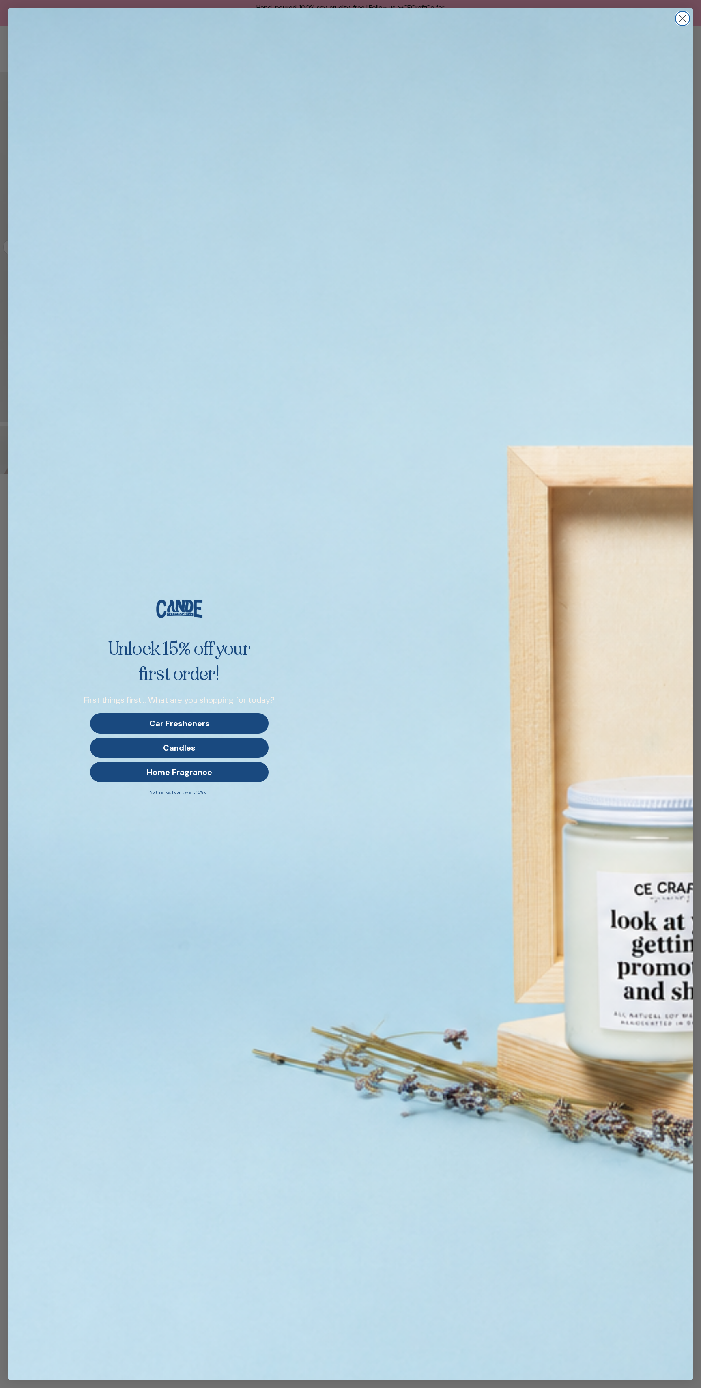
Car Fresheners (179, 723)
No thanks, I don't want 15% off (179, 792)
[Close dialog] (682, 18)
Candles (179, 747)
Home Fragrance (179, 772)
